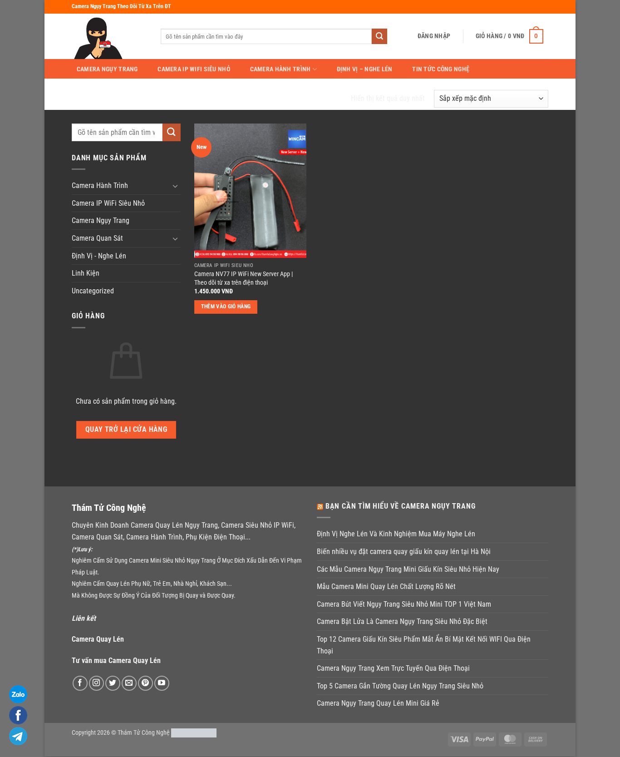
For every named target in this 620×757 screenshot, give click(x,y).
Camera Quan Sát (97, 238)
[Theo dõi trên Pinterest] (145, 683)
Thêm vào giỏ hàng (226, 306)
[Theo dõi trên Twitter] (112, 683)
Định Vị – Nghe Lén (365, 69)
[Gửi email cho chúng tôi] (129, 683)
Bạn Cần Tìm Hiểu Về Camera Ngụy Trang (400, 506)
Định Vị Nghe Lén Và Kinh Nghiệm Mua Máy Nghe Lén (396, 533)
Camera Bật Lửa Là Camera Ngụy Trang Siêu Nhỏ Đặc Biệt (402, 621)
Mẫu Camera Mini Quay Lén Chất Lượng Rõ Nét (386, 586)
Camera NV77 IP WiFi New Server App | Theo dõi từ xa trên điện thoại (243, 278)
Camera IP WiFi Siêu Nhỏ (193, 69)
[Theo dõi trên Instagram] (96, 683)
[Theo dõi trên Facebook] (80, 683)
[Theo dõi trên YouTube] (161, 683)
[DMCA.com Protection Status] (194, 733)
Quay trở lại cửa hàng (126, 430)
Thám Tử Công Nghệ (144, 733)
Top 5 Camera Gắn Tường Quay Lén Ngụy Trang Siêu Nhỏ (400, 686)
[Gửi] (379, 36)
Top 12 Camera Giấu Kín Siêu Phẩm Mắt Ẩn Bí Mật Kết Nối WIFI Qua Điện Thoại (424, 645)
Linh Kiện (85, 273)
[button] (434, 36)
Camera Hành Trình (280, 69)
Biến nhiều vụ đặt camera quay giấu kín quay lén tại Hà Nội (404, 551)
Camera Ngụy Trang (107, 69)
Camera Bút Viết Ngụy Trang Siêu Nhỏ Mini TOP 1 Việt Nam (404, 604)
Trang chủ (91, 98)
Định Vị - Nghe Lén (99, 256)
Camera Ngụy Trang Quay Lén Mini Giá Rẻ (378, 703)
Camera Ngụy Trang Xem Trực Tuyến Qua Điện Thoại (393, 668)
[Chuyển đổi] (175, 185)
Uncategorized (93, 291)
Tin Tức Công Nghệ (440, 69)
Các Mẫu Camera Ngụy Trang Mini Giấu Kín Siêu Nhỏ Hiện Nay (408, 569)
